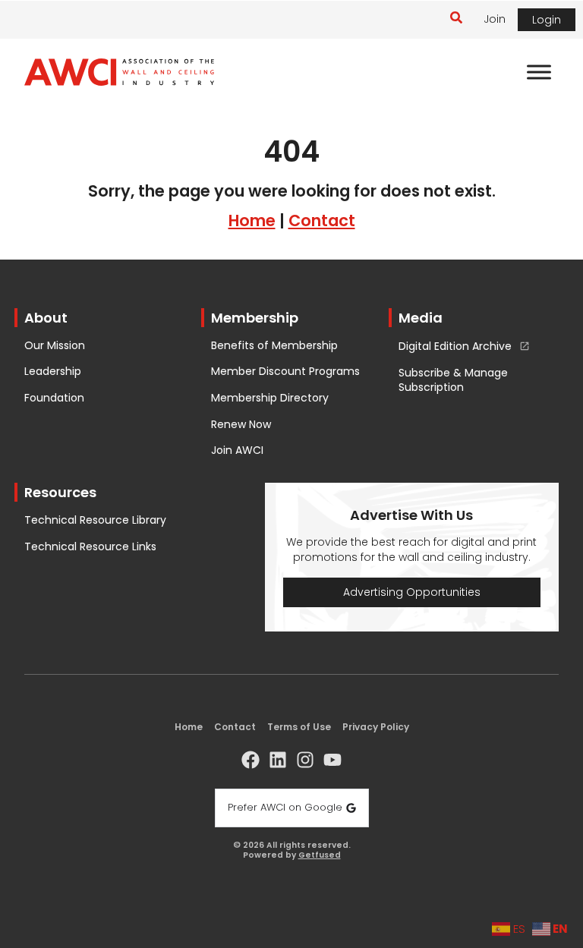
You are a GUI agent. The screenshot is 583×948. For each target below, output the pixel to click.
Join (495, 19)
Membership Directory (270, 398)
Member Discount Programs (285, 371)
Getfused (319, 856)
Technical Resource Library (95, 520)
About (46, 317)
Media (421, 317)
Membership (254, 317)
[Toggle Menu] (539, 72)
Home (252, 220)
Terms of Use (299, 726)
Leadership (52, 371)
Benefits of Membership (274, 346)
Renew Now (241, 424)
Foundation (54, 398)
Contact (321, 220)
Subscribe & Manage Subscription (453, 380)
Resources (60, 492)
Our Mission (54, 346)
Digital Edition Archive (455, 346)
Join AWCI (237, 450)
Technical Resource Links (90, 547)
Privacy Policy (375, 726)
